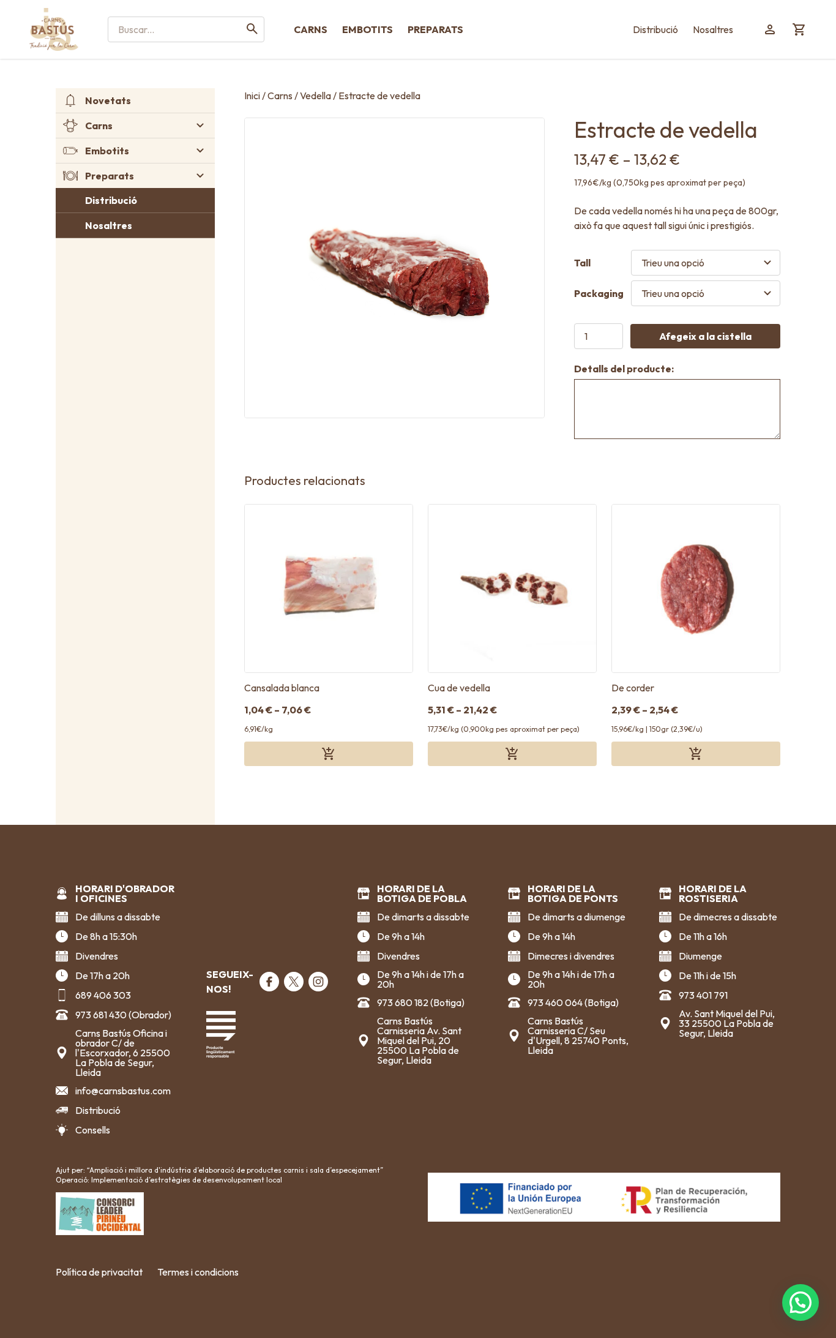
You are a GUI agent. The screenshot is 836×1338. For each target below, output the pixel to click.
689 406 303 (103, 995)
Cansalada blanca (281, 688)
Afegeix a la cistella (705, 336)
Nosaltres (713, 29)
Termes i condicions (198, 1272)
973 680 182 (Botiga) (421, 1002)
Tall (582, 263)
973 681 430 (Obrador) (123, 1015)
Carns (310, 29)
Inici (252, 95)
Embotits (367, 29)
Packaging (599, 293)
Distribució (655, 29)
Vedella (315, 95)
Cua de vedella (459, 688)
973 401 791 (703, 995)
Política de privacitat (99, 1272)
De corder (632, 688)
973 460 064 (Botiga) (573, 1002)
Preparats (435, 29)
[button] (800, 1302)
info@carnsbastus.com (123, 1091)
